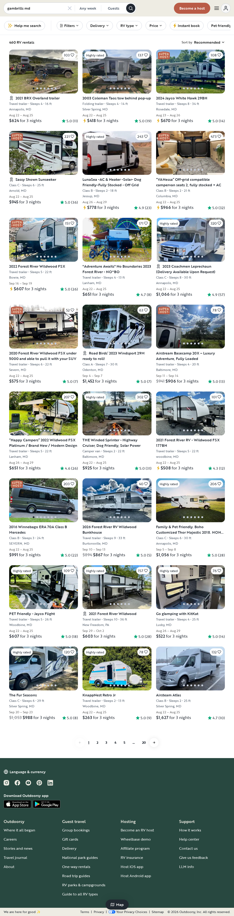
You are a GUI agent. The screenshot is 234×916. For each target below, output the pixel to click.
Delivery (69, 848)
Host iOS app (132, 866)
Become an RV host (137, 830)
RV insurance (132, 857)
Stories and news (18, 848)
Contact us (188, 848)
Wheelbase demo (136, 839)
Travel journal (15, 857)
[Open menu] (222, 8)
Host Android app (136, 876)
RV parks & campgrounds (83, 885)
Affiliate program (135, 848)
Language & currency (28, 772)
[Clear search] (69, 8)
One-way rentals (76, 866)
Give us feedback (193, 857)
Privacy (99, 912)
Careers (10, 839)
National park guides (80, 857)
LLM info (186, 866)
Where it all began (19, 830)
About (9, 866)
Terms (84, 912)
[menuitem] (70, 25)
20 (144, 742)
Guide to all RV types (80, 894)
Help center (189, 839)
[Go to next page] (154, 742)
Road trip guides (76, 876)
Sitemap (158, 912)
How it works (190, 830)
